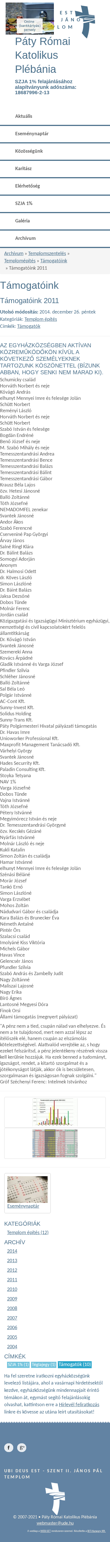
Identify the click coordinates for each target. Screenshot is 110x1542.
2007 (12, 1318)
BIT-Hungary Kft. (96, 1531)
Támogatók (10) (75, 1364)
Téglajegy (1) (44, 1365)
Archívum (25, 238)
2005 (12, 1337)
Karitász (23, 169)
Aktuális (23, 116)
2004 (12, 1347)
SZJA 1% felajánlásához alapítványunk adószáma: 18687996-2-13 (45, 87)
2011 (12, 1280)
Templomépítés (20, 261)
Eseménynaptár (32, 134)
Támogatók (28, 326)
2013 (12, 1261)
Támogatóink (53, 261)
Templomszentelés (47, 253)
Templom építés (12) (28, 1233)
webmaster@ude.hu (55, 1523)
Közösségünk (29, 151)
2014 (12, 1251)
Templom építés (41, 319)
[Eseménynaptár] (27, 1189)
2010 (12, 1289)
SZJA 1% (23, 203)
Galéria (22, 221)
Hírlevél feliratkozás (79, 1405)
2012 (12, 1270)
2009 (12, 1299)
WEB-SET (45, 1531)
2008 (12, 1308)
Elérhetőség (27, 186)
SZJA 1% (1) (18, 1365)
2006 (12, 1328)
